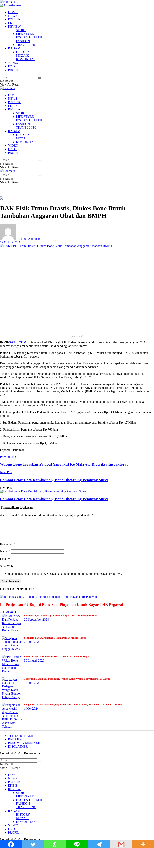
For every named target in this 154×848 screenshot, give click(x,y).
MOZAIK (22, 55)
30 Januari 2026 (34, 660)
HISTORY (23, 52)
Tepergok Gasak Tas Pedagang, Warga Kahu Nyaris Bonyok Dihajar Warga (67, 678)
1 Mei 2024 (31, 708)
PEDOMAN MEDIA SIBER (27, 743)
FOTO (12, 66)
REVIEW (14, 26)
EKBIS (12, 23)
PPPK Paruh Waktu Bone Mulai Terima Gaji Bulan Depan (57, 656)
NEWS (12, 15)
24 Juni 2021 (32, 641)
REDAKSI (15, 739)
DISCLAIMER (18, 746)
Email (5, 558)
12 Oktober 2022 (11, 242)
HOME (13, 12)
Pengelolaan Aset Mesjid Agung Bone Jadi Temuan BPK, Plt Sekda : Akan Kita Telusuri (73, 704)
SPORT (21, 30)
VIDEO (13, 62)
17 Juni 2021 (32, 682)
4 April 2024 (8, 612)
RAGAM (14, 48)
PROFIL (13, 70)
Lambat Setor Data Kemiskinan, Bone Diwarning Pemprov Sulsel (54, 499)
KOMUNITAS (25, 59)
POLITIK (14, 19)
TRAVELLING (26, 44)
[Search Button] (39, 78)
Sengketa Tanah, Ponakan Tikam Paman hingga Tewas (55, 637)
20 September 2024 (36, 619)
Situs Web (6, 566)
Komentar (7, 544)
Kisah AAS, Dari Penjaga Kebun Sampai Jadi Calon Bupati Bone (60, 615)
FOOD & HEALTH (29, 37)
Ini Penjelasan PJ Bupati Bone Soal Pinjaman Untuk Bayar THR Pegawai (61, 604)
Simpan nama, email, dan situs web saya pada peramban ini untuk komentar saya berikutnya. (63, 573)
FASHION (23, 41)
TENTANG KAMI (20, 735)
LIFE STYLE (25, 33)
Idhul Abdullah (30, 238)
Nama (5, 551)
